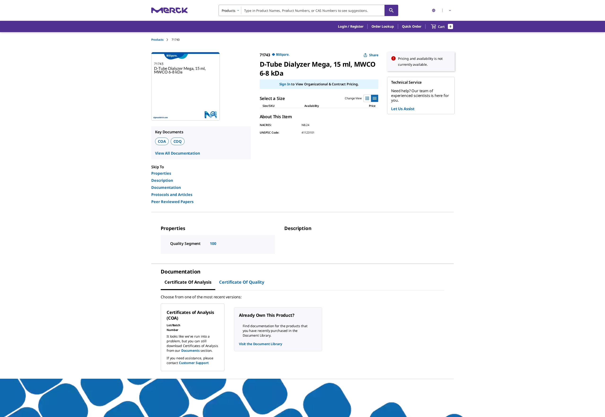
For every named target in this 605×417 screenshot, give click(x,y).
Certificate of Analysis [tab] (188, 282)
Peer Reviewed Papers (172, 201)
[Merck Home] (169, 10)
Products (157, 40)
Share (373, 55)
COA (162, 141)
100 (213, 243)
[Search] (391, 10)
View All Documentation (177, 153)
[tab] (161, 39)
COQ (177, 141)
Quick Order (411, 26)
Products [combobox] (228, 10)
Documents (190, 350)
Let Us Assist (403, 108)
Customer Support (194, 363)
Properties (161, 173)
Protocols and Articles (171, 194)
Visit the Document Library (260, 344)
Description (162, 180)
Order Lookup (383, 26)
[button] (350, 26)
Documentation (166, 187)
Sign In (284, 84)
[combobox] (308, 10)
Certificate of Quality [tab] (241, 282)
